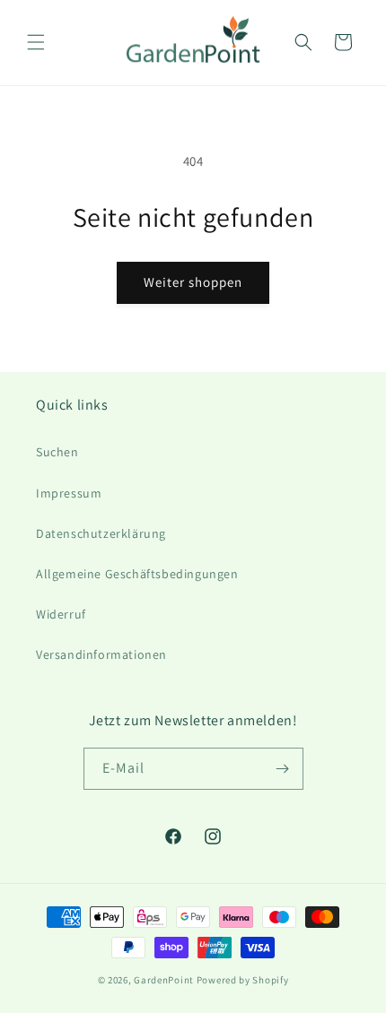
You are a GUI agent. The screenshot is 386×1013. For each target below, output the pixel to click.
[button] (36, 42)
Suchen (57, 452)
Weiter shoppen (193, 281)
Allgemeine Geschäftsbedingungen (137, 574)
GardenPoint (164, 980)
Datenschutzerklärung (101, 533)
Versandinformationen (101, 654)
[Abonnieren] (283, 769)
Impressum (68, 493)
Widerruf (61, 614)
